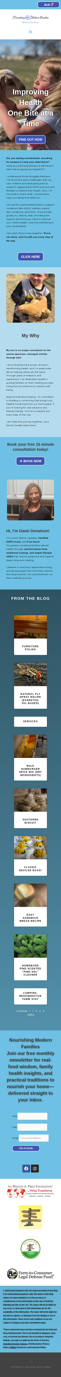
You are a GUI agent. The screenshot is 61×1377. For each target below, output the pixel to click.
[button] (30, 32)
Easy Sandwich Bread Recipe (30, 917)
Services (30, 721)
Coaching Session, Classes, (15, 1344)
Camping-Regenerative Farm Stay (30, 996)
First (15, 1116)
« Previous (21, 1010)
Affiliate (12, 1347)
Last (14, 1127)
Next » (31, 1014)
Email (15, 1138)
